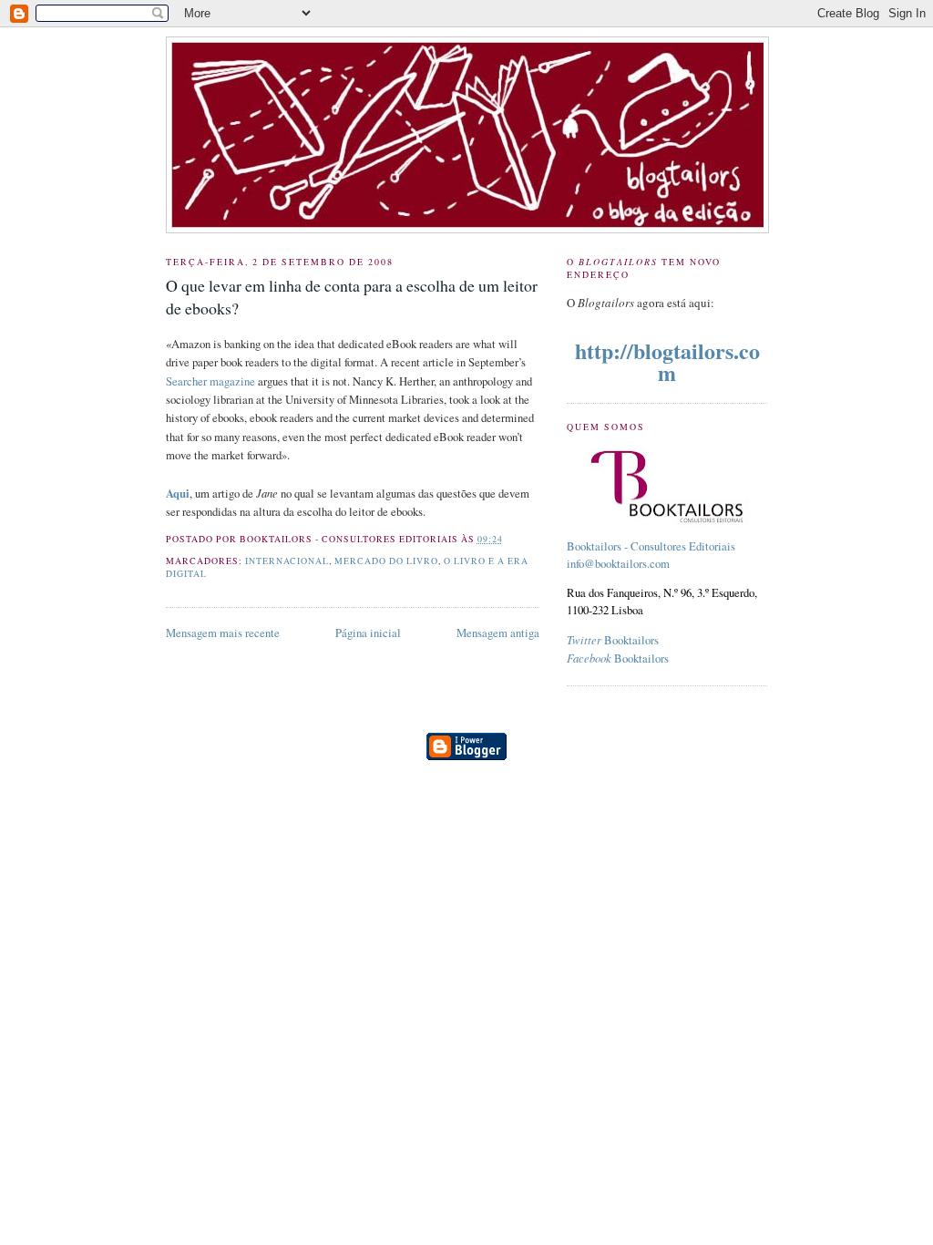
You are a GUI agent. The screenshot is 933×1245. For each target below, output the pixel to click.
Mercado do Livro (386, 561)
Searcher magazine (210, 381)
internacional (287, 561)
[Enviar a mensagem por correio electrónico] (507, 539)
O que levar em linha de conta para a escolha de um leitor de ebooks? (352, 296)
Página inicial (368, 633)
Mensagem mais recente (223, 633)
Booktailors (613, 640)
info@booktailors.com (618, 563)
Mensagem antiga (497, 633)
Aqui (178, 493)
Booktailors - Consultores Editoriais (651, 546)
